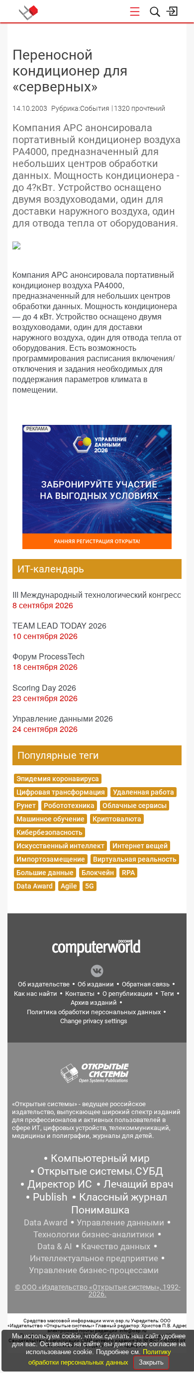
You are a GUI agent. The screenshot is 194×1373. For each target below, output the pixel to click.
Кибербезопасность (49, 832)
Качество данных (115, 1246)
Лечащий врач (138, 1184)
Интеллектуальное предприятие (94, 1258)
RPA (128, 873)
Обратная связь (146, 984)
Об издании (96, 984)
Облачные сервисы (134, 805)
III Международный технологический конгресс (96, 594)
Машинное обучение (50, 819)
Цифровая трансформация (60, 792)
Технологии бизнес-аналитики (93, 1234)
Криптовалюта (117, 819)
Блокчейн (98, 873)
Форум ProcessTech (48, 656)
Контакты (80, 993)
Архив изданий (94, 1002)
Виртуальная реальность (135, 859)
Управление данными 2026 (62, 718)
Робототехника (69, 805)
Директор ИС (59, 1184)
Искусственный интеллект (60, 846)
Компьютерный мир (100, 1158)
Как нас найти (35, 993)
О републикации (127, 993)
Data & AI (54, 1246)
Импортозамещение (50, 859)
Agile (69, 886)
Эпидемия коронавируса (57, 779)
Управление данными (120, 1222)
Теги (167, 993)
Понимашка (100, 1210)
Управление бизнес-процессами (94, 1270)
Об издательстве (44, 984)
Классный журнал (123, 1197)
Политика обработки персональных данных (94, 1012)
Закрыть (151, 1362)
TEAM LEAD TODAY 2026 (59, 625)
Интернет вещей (140, 846)
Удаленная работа (143, 792)
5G (89, 886)
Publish (50, 1197)
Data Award (34, 886)
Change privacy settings (93, 1021)
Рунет (26, 805)
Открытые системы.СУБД (100, 1171)
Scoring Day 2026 (44, 687)
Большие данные (45, 873)
